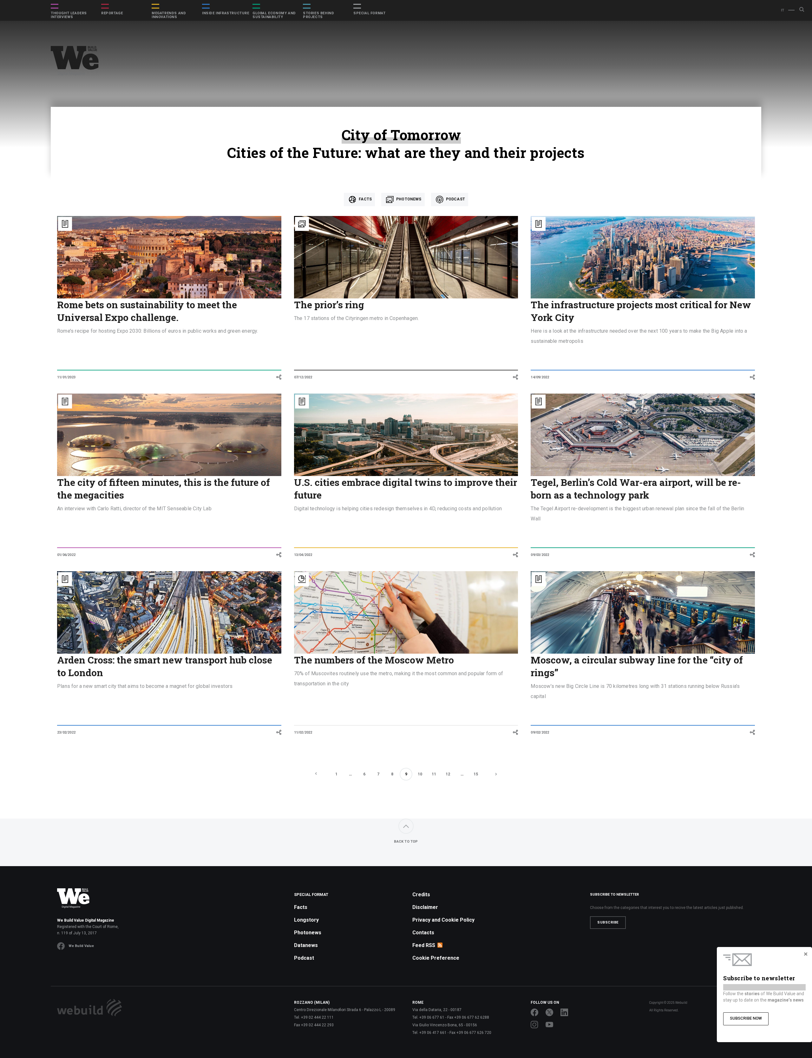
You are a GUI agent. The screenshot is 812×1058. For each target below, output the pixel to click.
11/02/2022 (303, 732)
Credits (421, 894)
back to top (406, 841)
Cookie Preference (435, 958)
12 (448, 774)
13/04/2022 (303, 555)
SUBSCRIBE (608, 922)
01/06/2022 (66, 555)
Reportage (112, 13)
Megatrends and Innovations (169, 15)
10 (420, 774)
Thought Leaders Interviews (69, 15)
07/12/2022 (303, 377)
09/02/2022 (540, 732)
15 (476, 774)
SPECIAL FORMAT (369, 13)
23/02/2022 (66, 732)
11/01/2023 (66, 377)
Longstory (306, 920)
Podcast (455, 199)
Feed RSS (423, 945)
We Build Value (81, 946)
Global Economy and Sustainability (274, 15)
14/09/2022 (540, 377)
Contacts (423, 933)
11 (434, 774)
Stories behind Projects (318, 15)
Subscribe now (746, 1018)
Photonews (408, 199)
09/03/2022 (540, 555)
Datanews (306, 945)
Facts (365, 199)
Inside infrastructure (225, 13)
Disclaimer (425, 907)
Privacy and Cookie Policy (443, 920)
